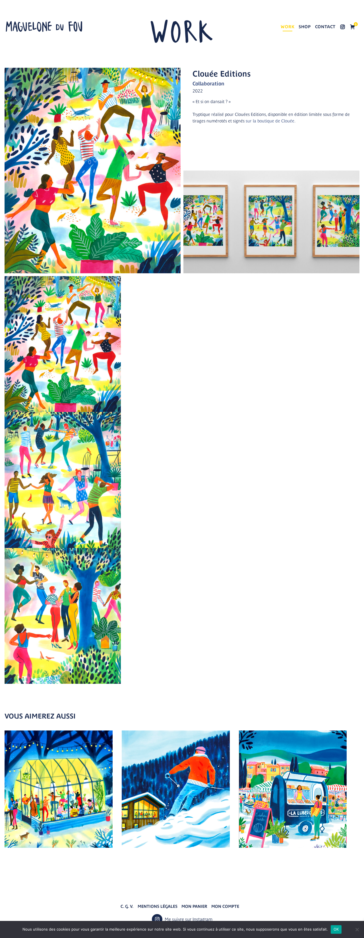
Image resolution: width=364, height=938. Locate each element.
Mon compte (225, 906)
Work (287, 26)
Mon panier (194, 906)
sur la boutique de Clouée (270, 120)
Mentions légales (157, 906)
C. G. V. (127, 906)
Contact (325, 26)
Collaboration (208, 84)
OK (336, 929)
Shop (305, 26)
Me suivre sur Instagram (342, 27)
